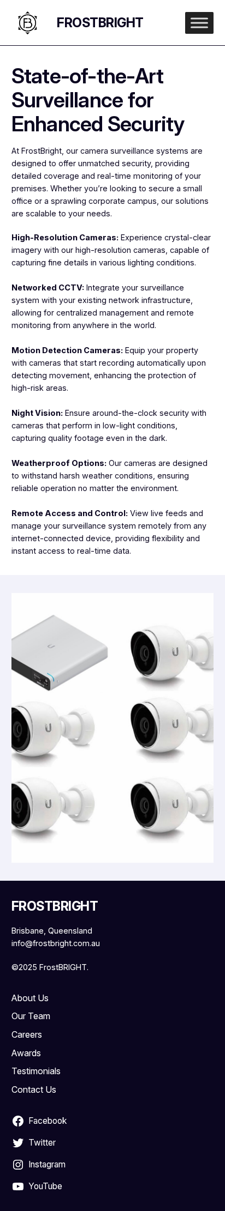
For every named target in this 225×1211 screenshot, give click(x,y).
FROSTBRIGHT (100, 23)
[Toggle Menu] (199, 22)
